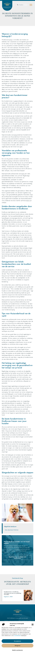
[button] (32, 624)
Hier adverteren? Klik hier (11, 530)
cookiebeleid (17, 635)
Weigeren (17, 645)
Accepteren (17, 641)
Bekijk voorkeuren (17, 650)
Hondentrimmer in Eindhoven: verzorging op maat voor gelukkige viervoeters (12, 593)
